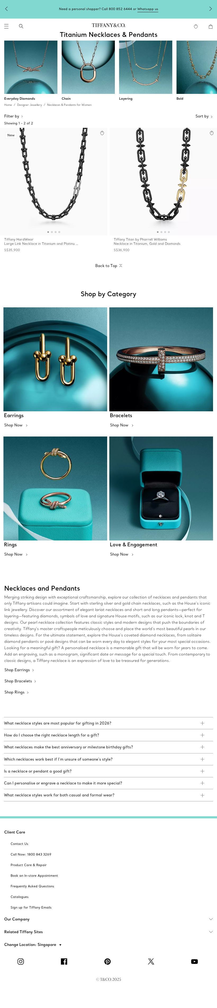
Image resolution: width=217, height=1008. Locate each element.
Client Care (14, 832)
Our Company (17, 919)
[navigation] (6, 26)
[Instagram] (21, 961)
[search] (21, 26)
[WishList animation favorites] (196, 26)
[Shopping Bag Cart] (211, 26)
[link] (108, 723)
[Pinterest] (108, 961)
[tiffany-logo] (108, 26)
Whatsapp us (147, 9)
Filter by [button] (11, 116)
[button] (6, 26)
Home (8, 105)
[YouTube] (195, 961)
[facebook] (65, 961)
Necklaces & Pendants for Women (69, 105)
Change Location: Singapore (30, 944)
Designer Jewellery (29, 105)
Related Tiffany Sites (23, 932)
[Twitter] (152, 961)
